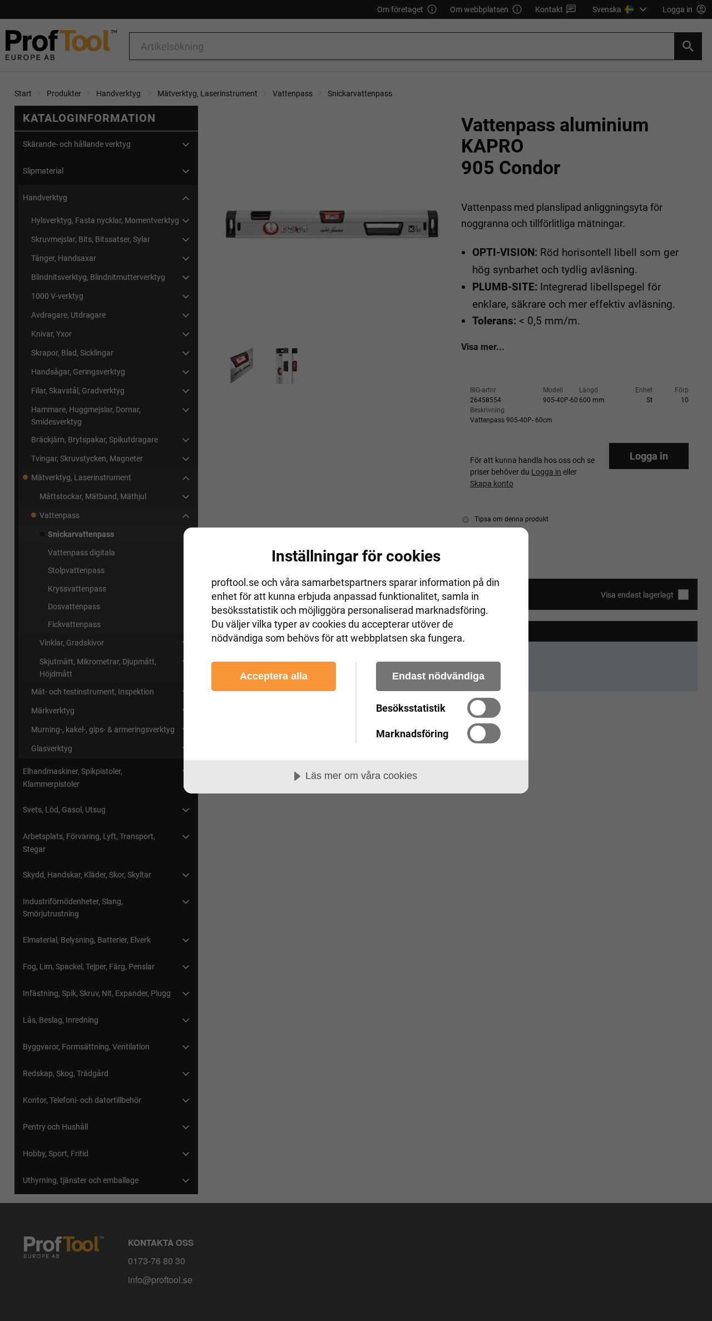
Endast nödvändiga (438, 676)
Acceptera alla (274, 676)
